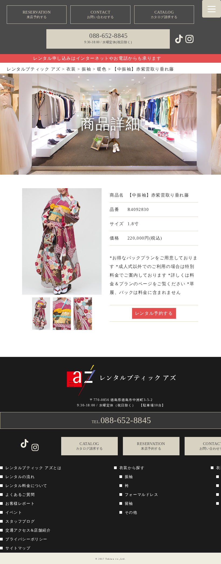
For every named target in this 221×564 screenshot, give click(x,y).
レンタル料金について (26, 486)
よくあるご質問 (20, 495)
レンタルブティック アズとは (33, 468)
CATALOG (164, 14)
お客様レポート (20, 504)
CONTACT (100, 14)
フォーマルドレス (141, 495)
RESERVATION (37, 14)
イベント (13, 512)
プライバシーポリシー (26, 539)
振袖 (129, 477)
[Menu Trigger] (211, 9)
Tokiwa (110, 559)
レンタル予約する (154, 313)
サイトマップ (18, 548)
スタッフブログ (20, 521)
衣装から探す (132, 468)
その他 (131, 512)
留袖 (129, 504)
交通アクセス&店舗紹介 (28, 530)
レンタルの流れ (20, 477)
